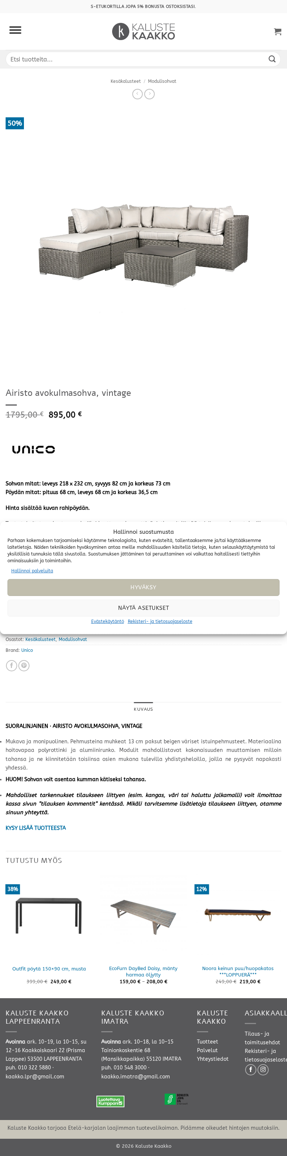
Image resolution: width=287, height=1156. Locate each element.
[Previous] (6, 935)
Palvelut (207, 1050)
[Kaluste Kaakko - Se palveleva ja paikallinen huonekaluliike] (143, 31)
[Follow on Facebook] (250, 1069)
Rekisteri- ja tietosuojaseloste (160, 621)
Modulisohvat (162, 81)
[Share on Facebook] (11, 665)
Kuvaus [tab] (143, 709)
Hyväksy (143, 587)
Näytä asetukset (143, 608)
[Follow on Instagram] (263, 1069)
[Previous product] (149, 94)
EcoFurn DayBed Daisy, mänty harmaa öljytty (143, 972)
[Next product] (137, 94)
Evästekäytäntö (107, 621)
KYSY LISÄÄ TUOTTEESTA (36, 828)
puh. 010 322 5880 (28, 1068)
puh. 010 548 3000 (123, 1068)
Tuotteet (207, 1042)
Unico (27, 650)
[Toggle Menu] (15, 31)
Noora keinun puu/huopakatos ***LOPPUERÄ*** (238, 972)
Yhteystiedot (213, 1059)
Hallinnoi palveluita (32, 571)
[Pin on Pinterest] (24, 665)
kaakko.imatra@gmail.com (135, 1077)
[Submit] (272, 59)
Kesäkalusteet (126, 81)
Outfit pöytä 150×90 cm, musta (49, 969)
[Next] (281, 935)
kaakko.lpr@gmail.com (35, 1077)
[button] (277, 31)
